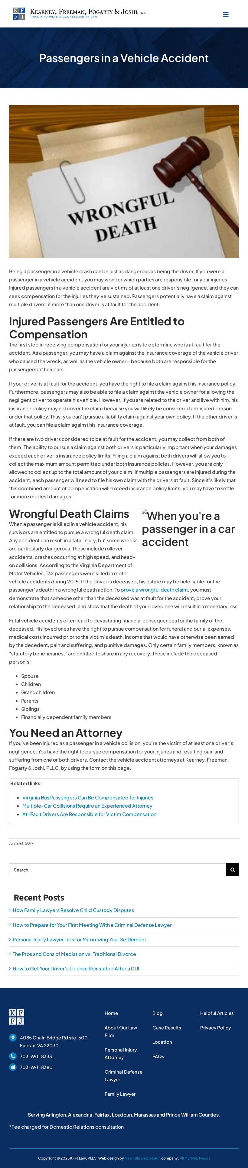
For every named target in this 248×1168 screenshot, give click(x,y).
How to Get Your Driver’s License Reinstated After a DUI (76, 968)
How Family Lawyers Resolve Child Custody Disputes (73, 910)
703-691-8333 (36, 1056)
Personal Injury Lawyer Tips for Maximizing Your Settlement (79, 939)
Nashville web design (143, 1158)
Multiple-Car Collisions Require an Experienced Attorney (87, 805)
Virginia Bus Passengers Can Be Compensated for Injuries (87, 797)
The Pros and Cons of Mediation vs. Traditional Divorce (74, 954)
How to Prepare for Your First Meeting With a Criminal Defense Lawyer (92, 925)
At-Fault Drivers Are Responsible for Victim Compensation (89, 814)
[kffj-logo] (79, 10)
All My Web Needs (195, 1158)
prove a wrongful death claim (154, 589)
